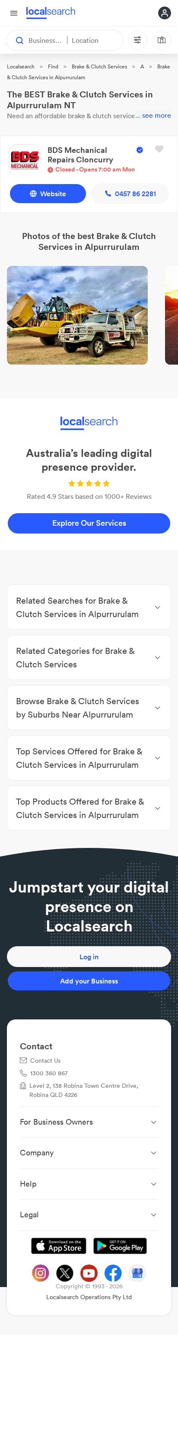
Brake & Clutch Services (99, 66)
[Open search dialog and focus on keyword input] (15, 40)
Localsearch (21, 66)
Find (53, 66)
